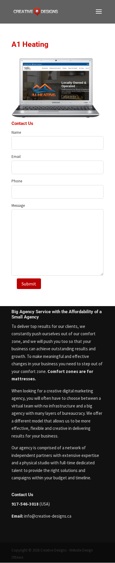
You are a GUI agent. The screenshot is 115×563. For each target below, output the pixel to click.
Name (16, 132)
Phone (17, 181)
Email (16, 156)
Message (18, 205)
